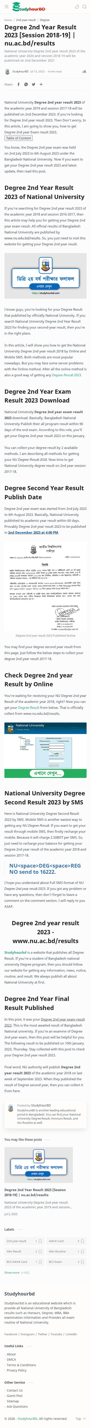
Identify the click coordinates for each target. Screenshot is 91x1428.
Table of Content (18, 138)
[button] (77, 6)
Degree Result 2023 (66, 375)
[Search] (84, 6)
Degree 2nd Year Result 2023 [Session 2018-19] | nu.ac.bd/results (35, 1192)
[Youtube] (56, 1334)
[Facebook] (10, 1334)
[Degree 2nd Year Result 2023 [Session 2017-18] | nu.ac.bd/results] (45, 276)
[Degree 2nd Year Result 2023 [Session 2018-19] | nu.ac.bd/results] (38, 1165)
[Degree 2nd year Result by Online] (45, 750)
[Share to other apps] (41, 84)
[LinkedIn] (71, 1334)
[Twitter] (42, 1334)
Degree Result (28, 707)
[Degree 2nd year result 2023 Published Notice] (45, 586)
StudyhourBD (27, 1419)
